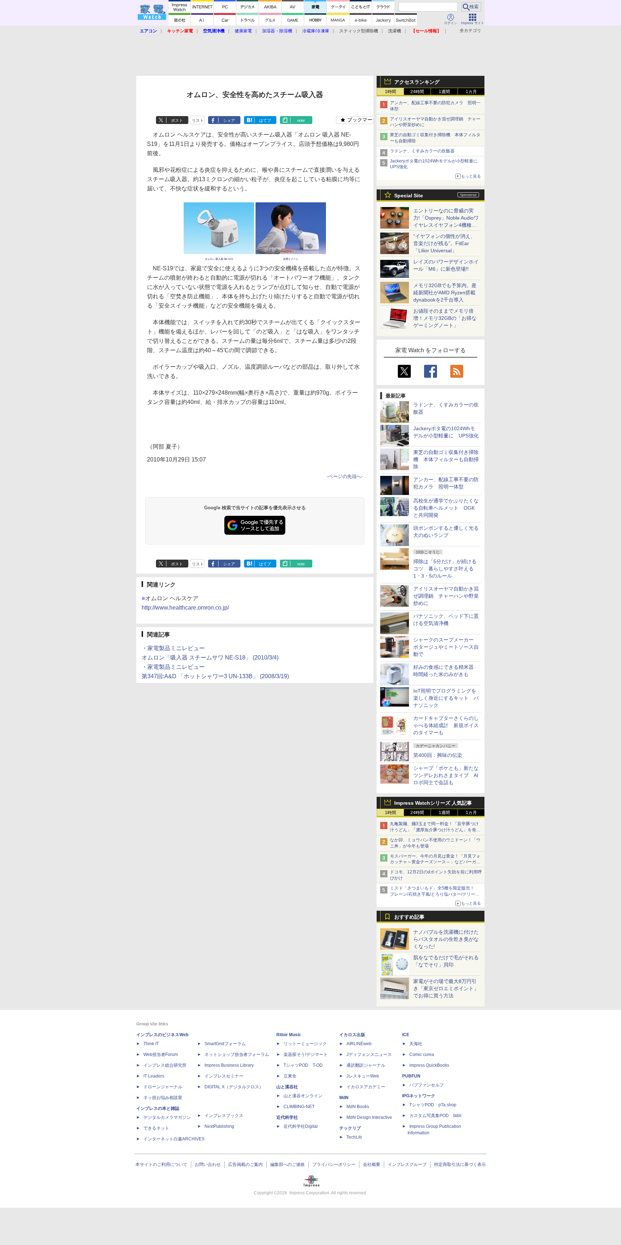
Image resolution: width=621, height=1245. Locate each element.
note (301, 120)
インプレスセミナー (223, 1076)
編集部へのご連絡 (287, 1164)
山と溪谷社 (287, 1086)
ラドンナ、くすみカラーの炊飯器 (422, 150)
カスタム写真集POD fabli (435, 1115)
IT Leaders (153, 1076)
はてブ (265, 120)
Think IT (151, 1043)
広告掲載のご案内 (245, 1164)
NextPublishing (219, 1126)
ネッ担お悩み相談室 (162, 1097)
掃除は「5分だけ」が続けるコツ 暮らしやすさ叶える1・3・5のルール (445, 569)
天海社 (415, 1043)
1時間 (390, 91)
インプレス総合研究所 (165, 1065)
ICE (405, 1034)
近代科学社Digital (301, 1126)
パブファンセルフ (426, 1085)
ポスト (177, 120)
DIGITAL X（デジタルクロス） (233, 1086)
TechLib (354, 1137)
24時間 (417, 91)
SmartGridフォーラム (225, 1043)
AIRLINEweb (359, 1043)
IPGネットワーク (418, 1095)
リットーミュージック (305, 1043)
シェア (229, 120)
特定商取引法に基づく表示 (460, 1164)
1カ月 (471, 91)
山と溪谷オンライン (303, 1095)
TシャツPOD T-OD (303, 1065)
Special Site (408, 195)
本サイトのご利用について (161, 1164)
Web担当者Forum (160, 1054)
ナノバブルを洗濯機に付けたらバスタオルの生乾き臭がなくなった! (446, 939)
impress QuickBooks (429, 1065)
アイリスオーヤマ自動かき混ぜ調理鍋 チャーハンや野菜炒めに (446, 596)
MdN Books (357, 1106)
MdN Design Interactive (369, 1117)
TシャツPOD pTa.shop (432, 1104)
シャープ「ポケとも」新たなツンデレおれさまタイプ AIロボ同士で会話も (446, 775)
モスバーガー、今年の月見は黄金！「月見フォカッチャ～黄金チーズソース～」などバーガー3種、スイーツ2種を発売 (435, 862)
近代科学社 (287, 1117)
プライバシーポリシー (333, 1164)
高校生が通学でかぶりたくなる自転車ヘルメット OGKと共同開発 (446, 508)
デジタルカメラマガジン (167, 1117)
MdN (344, 1097)
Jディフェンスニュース (369, 1054)
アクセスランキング (417, 82)
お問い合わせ (208, 1164)
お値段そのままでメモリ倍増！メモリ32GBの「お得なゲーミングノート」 (445, 318)
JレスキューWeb (362, 1076)
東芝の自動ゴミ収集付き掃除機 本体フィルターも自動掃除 (446, 459)
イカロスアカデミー (365, 1086)
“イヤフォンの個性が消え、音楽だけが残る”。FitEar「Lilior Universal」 (444, 243)
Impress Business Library (229, 1065)
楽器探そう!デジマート (306, 1054)
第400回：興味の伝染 (437, 755)
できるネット (156, 1128)
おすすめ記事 (409, 917)
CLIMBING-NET (299, 1106)
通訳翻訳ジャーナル (365, 1065)
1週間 (444, 91)
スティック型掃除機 (358, 30)
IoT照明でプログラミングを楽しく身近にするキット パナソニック (446, 698)
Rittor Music (288, 1034)
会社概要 (371, 1164)
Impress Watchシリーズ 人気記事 (433, 803)
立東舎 (290, 1076)
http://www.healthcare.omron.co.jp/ (185, 608)
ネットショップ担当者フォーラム (236, 1054)
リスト (198, 120)
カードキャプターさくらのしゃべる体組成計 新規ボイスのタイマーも (446, 725)
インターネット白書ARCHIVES (173, 1138)
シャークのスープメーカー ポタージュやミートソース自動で (446, 647)
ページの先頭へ (344, 476)
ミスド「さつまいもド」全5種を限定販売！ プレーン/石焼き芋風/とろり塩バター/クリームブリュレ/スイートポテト (434, 894)
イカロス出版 (352, 1034)
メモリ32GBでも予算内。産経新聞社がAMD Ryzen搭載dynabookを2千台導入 (445, 292)
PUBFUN (411, 1076)
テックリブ (350, 1128)
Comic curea (421, 1054)
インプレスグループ (407, 1164)
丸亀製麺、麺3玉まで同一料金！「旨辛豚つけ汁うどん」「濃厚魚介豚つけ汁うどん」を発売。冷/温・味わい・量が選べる (434, 830)
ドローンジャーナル (162, 1086)
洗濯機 (394, 30)
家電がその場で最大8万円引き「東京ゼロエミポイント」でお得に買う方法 (446, 988)
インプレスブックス (223, 1115)
